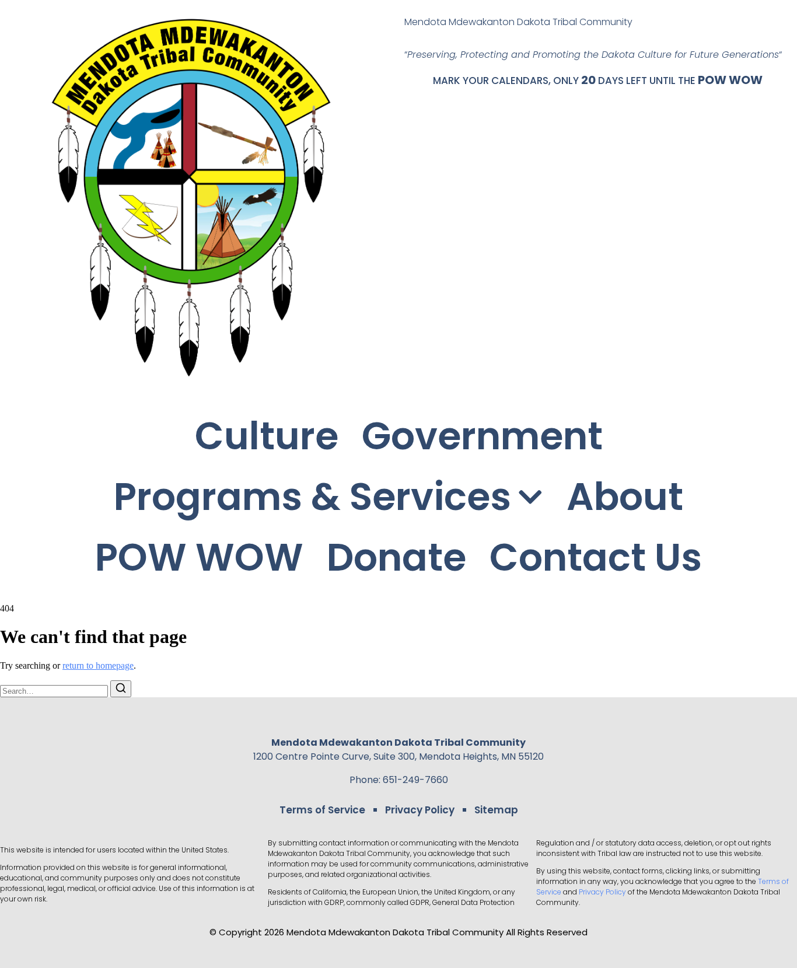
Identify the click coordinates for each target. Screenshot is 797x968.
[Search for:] (55, 691)
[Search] (120, 688)
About (625, 496)
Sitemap (496, 810)
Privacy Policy (420, 810)
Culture (266, 436)
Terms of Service (322, 810)
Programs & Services (312, 496)
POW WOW (730, 80)
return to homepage (98, 665)
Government (482, 436)
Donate (396, 557)
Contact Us (596, 557)
